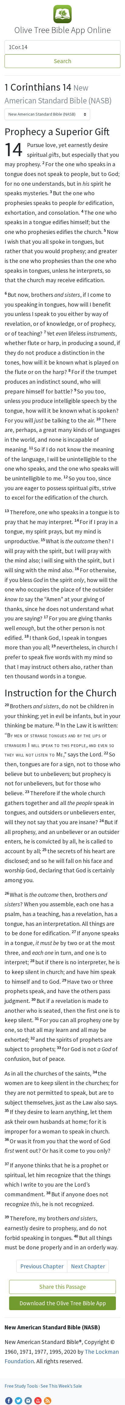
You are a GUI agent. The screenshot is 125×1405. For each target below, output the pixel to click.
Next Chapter (88, 1266)
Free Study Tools (22, 1386)
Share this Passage (62, 1286)
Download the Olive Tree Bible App (62, 1303)
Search (62, 61)
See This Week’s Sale (61, 1386)
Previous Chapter (41, 1266)
